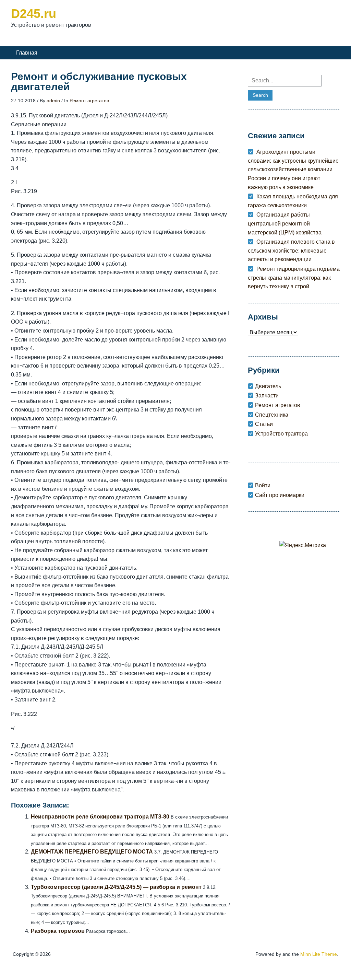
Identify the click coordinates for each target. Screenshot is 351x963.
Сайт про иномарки (279, 495)
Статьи (264, 424)
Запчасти (267, 395)
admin (53, 100)
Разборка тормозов (58, 931)
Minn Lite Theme (318, 954)
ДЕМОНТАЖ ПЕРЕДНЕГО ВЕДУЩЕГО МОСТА (92, 852)
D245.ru (33, 14)
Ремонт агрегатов (89, 100)
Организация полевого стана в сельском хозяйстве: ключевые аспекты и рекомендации (291, 250)
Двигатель (268, 386)
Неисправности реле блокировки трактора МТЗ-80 (100, 817)
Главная (26, 53)
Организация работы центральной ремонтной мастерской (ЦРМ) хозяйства (285, 223)
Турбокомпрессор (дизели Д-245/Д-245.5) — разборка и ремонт (116, 887)
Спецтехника (271, 415)
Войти (262, 485)
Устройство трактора (281, 434)
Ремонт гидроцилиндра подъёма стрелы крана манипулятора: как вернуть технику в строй (294, 277)
